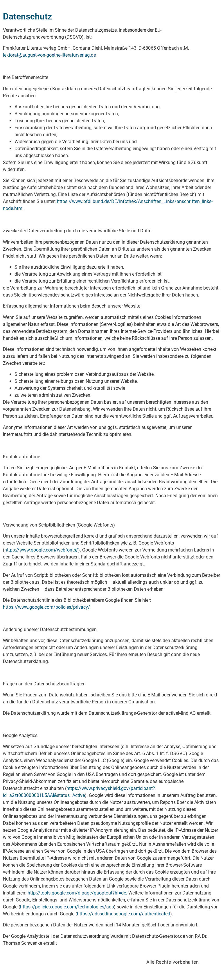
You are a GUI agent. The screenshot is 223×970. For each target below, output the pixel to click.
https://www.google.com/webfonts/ (41, 550)
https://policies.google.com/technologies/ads (67, 907)
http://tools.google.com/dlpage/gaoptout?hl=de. (77, 893)
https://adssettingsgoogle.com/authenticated (123, 914)
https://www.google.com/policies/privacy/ (46, 607)
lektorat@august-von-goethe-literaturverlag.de (49, 55)
